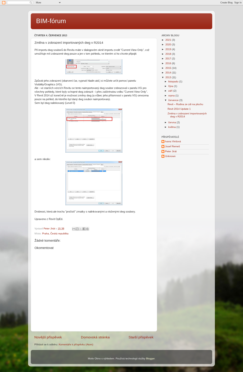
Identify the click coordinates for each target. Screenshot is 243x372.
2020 (168, 44)
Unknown (170, 156)
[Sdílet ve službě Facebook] (84, 229)
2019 (168, 49)
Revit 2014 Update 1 (179, 109)
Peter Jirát (171, 151)
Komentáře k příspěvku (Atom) (76, 344)
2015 (168, 68)
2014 (168, 72)
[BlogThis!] (77, 229)
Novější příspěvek (48, 337)
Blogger (150, 358)
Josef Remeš (172, 146)
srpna (171, 95)
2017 (168, 58)
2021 (168, 40)
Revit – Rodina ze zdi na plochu (185, 104)
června (172, 122)
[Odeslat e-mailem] (74, 229)
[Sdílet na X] (80, 229)
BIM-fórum (51, 21)
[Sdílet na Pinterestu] (87, 229)
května (172, 127)
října (171, 86)
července (173, 100)
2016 (168, 63)
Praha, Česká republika (55, 233)
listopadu (173, 81)
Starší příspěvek (141, 337)
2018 (168, 54)
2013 (168, 77)
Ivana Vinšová (173, 141)
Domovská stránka (95, 337)
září (170, 90)
